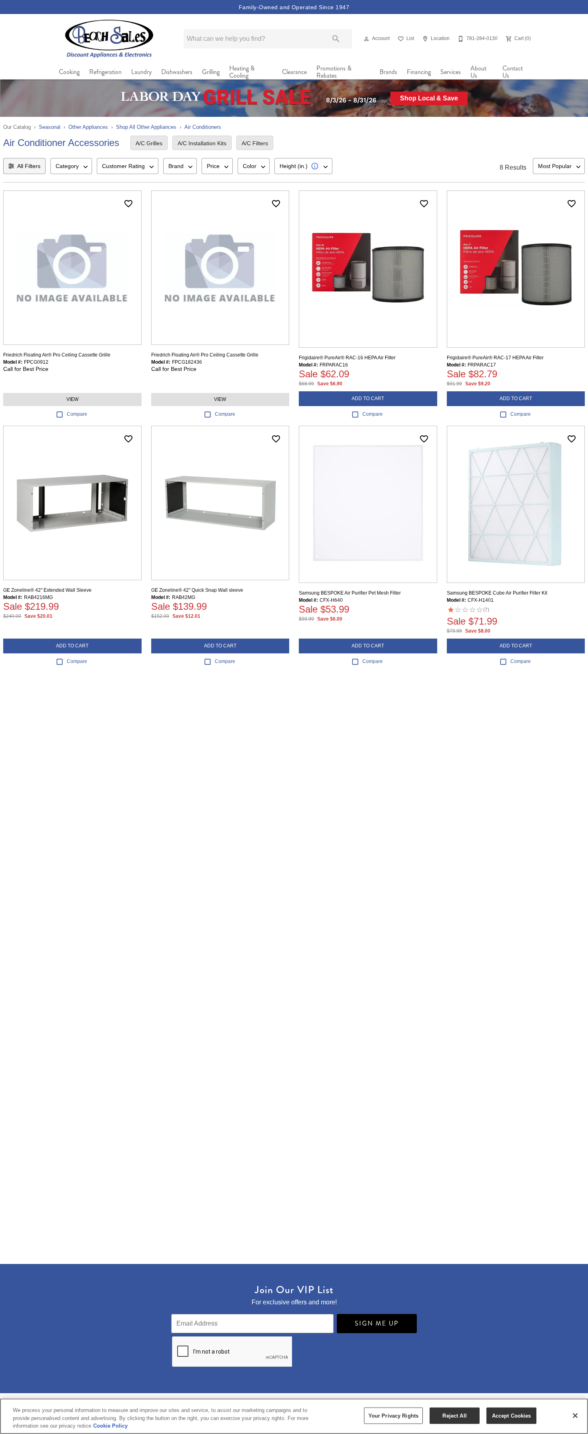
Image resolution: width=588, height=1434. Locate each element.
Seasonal (49, 127)
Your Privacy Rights (393, 1415)
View (72, 399)
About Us (478, 72)
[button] (366, 39)
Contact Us (512, 72)
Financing (419, 71)
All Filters (28, 166)
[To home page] (109, 38)
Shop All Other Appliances (146, 127)
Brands (388, 71)
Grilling (211, 71)
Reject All (454, 1415)
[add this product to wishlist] (128, 203)
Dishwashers (176, 71)
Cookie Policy (110, 1426)
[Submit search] (336, 39)
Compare (77, 414)
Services (450, 71)
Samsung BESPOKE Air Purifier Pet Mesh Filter (350, 593)
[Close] (575, 1415)
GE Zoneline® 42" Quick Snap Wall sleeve (197, 590)
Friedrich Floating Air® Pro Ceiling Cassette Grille (56, 355)
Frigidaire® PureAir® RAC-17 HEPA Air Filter (495, 358)
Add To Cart (368, 398)
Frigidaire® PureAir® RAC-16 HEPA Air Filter (347, 358)
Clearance (294, 71)
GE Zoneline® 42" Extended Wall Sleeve (47, 590)
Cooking (69, 71)
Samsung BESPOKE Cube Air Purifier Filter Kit (497, 593)
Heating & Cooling (242, 72)
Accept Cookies (511, 1415)
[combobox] (71, 166)
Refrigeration (105, 71)
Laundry (141, 71)
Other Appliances (88, 127)
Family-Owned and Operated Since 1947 (294, 7)
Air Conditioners (202, 127)
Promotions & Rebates (334, 72)
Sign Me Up (377, 1323)
